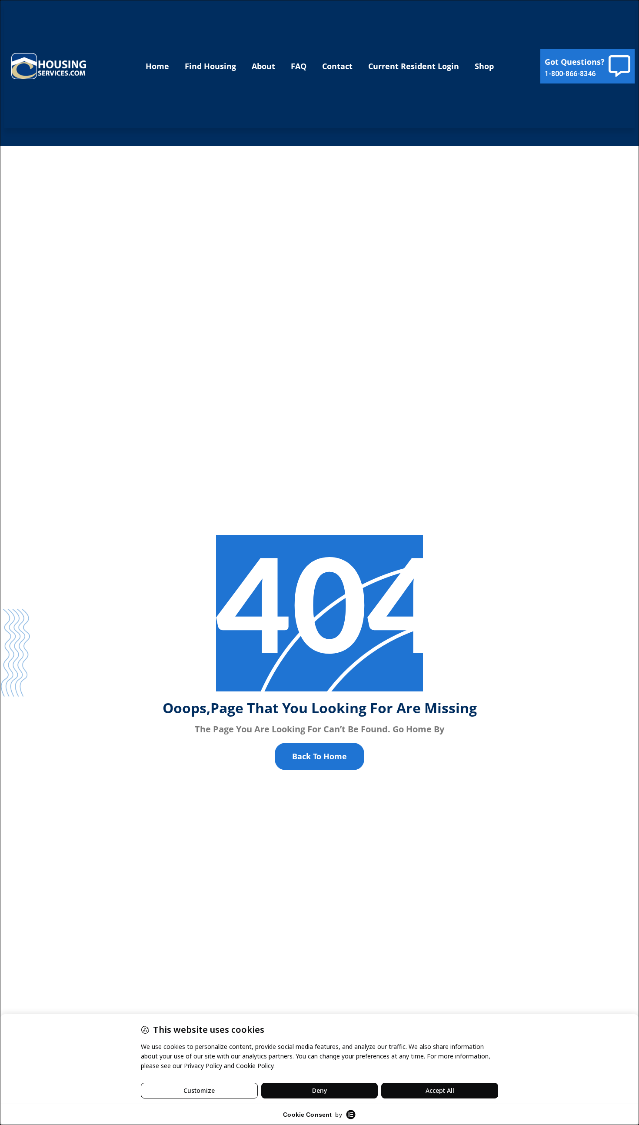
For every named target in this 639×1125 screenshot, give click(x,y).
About (263, 66)
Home (157, 66)
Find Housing (210, 66)
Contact (337, 66)
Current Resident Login (413, 66)
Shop (484, 66)
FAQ (298, 66)
